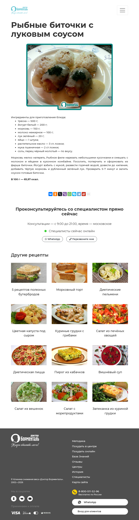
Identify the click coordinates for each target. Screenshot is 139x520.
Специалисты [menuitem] (81, 477)
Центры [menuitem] (77, 466)
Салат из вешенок (29, 408)
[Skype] (74, 194)
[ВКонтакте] (50, 194)
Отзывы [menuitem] (77, 461)
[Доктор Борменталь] (19, 10)
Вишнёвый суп (110, 372)
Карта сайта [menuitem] (80, 482)
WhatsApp (53, 239)
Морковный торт (69, 289)
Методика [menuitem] (78, 441)
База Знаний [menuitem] (80, 456)
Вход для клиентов (89, 511)
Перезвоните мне (83, 239)
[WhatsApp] (69, 194)
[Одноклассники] (55, 194)
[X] (60, 194)
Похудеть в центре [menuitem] (84, 446)
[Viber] (65, 194)
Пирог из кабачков (69, 372)
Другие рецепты (29, 255)
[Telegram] (79, 194)
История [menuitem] (77, 471)
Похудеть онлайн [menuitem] (83, 451)
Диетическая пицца (29, 372)
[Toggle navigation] (122, 10)
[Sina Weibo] (84, 194)
